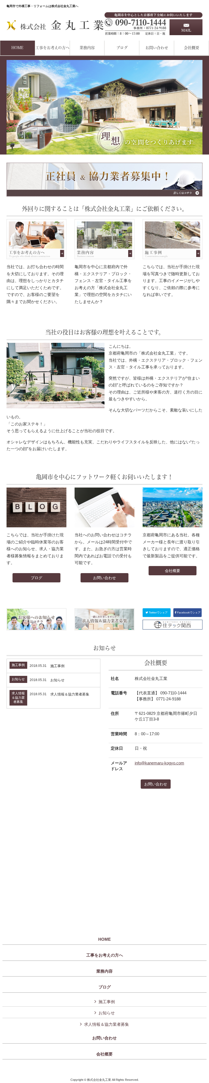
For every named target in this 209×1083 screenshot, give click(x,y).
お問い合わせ (104, 578)
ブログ (36, 578)
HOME (104, 939)
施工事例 (107, 1001)
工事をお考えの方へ (104, 955)
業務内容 (104, 971)
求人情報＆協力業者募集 (106, 1024)
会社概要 (172, 570)
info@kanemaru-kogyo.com (159, 763)
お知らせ (107, 1013)
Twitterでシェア (158, 612)
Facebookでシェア (188, 612)
